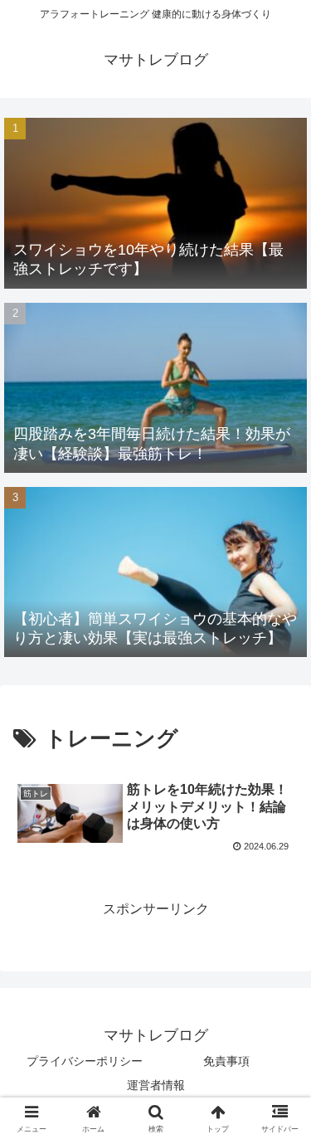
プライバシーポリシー (85, 1061)
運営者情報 (156, 1085)
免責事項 (226, 1061)
